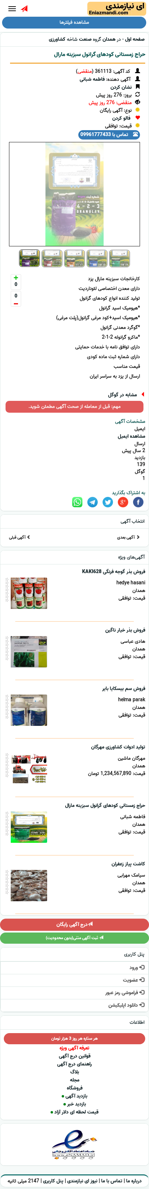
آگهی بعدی (126, 537)
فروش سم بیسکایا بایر (123, 689)
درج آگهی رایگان (72, 925)
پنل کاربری (53, 1181)
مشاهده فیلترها (74, 22)
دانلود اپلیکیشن (123, 1005)
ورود (134, 968)
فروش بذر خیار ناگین (125, 630)
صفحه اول (134, 39)
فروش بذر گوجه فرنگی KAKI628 (113, 572)
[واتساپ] (77, 502)
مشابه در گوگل (122, 395)
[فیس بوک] (138, 502)
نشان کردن (121, 88)
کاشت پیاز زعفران (128, 864)
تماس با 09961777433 (105, 135)
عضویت (131, 980)
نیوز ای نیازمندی (82, 1181)
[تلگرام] (92, 502)
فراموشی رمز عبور (122, 993)
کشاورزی (57, 39)
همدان (109, 39)
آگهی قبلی (18, 537)
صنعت (85, 39)
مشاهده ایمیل (131, 437)
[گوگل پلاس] (123, 502)
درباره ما (134, 1181)
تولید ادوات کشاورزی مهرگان (118, 747)
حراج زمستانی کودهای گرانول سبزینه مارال (99, 54)
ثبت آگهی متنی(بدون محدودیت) (72, 938)
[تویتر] (108, 502)
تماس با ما (111, 1181)
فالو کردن (121, 118)
